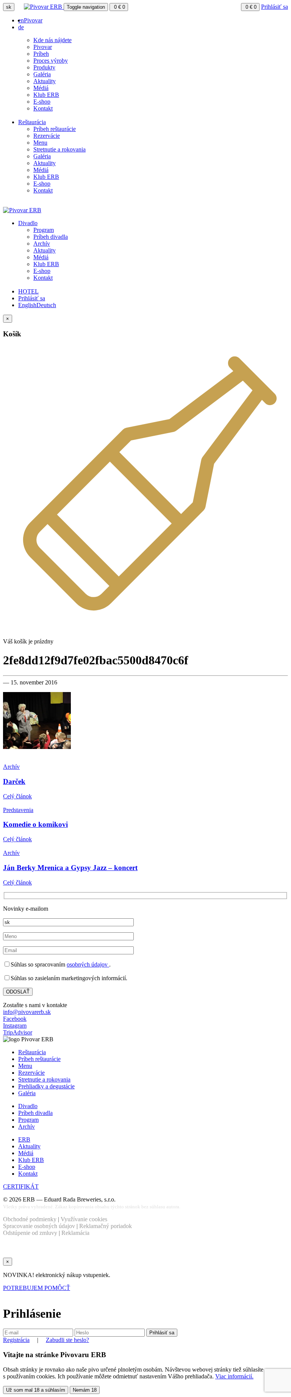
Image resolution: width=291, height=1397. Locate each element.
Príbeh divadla (50, 236)
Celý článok (17, 796)
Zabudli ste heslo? (67, 1340)
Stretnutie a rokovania (59, 149)
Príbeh (41, 53)
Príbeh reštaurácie (54, 129)
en (21, 20)
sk (8, 7)
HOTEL (28, 291)
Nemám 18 (85, 1390)
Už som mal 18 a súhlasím (35, 1390)
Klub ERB (46, 94)
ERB (24, 1139)
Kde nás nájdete (52, 40)
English (27, 305)
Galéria (42, 74)
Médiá (40, 88)
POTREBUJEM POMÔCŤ (36, 1288)
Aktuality (44, 81)
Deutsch (46, 305)
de (21, 27)
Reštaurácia (32, 122)
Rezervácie (46, 135)
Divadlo (28, 223)
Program (43, 230)
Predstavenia (18, 810)
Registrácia (16, 1340)
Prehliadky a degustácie (46, 1086)
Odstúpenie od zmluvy (30, 1233)
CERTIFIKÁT (21, 1186)
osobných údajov (88, 964)
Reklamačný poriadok (105, 1226)
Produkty (44, 67)
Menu (40, 142)
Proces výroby (50, 60)
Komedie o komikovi (35, 824)
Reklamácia (75, 1233)
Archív (41, 243)
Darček (14, 781)
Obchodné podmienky (29, 1219)
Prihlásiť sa (274, 6)
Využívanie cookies (84, 1219)
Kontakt (43, 108)
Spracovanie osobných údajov (39, 1226)
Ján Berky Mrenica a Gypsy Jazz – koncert (70, 868)
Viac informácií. (234, 1376)
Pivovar (33, 20)
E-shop (41, 101)
